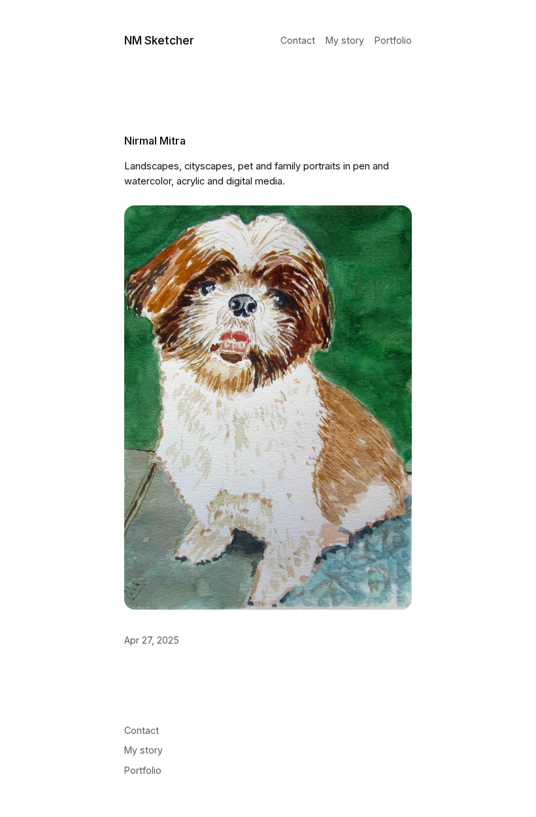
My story (345, 40)
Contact (297, 40)
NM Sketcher (159, 40)
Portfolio (393, 40)
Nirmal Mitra (155, 140)
